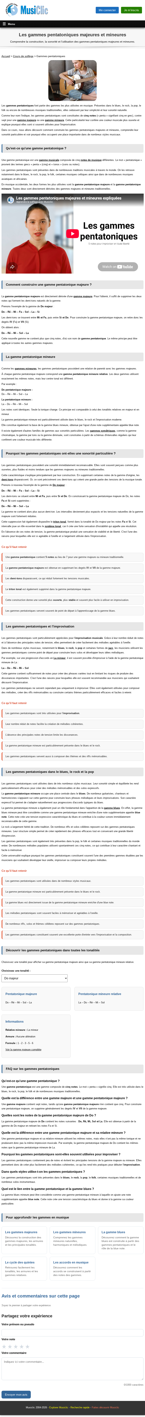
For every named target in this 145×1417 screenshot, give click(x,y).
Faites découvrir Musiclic (105, 1407)
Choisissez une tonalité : (16, 970)
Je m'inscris (131, 10)
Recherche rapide (79, 1407)
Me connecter (107, 10)
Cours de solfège (23, 56)
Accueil (6, 56)
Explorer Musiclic (58, 1407)
